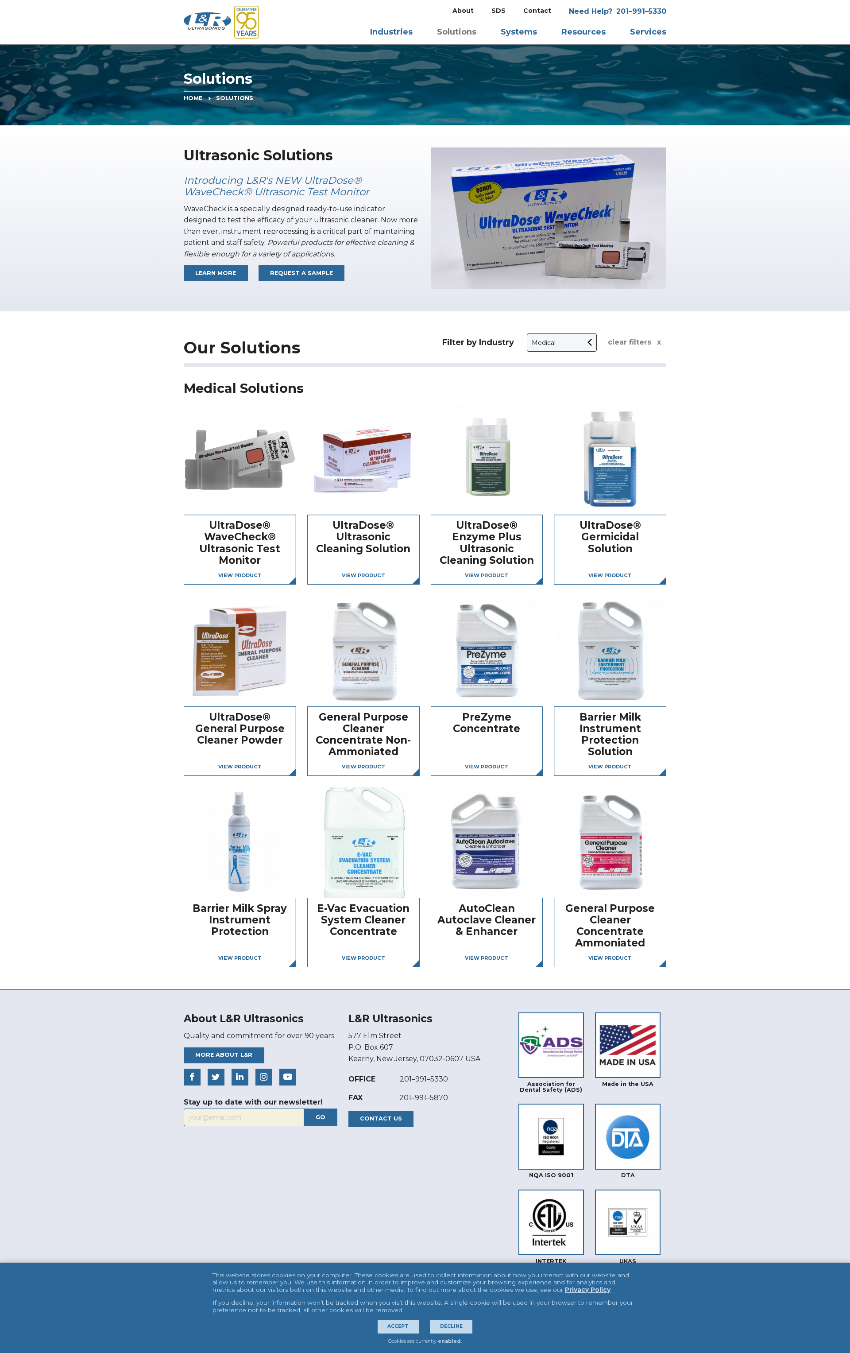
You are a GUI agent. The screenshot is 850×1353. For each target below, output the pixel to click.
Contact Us (381, 1118)
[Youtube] (287, 1077)
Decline (451, 1326)
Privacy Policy (587, 1289)
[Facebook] (192, 1077)
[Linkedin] (240, 1077)
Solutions (234, 98)
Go (320, 1117)
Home (193, 98)
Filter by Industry (478, 342)
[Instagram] (263, 1077)
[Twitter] (216, 1077)
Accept (398, 1326)
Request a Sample (301, 273)
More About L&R (223, 1054)
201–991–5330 (641, 11)
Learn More (215, 273)
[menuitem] (463, 11)
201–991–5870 (423, 1097)
